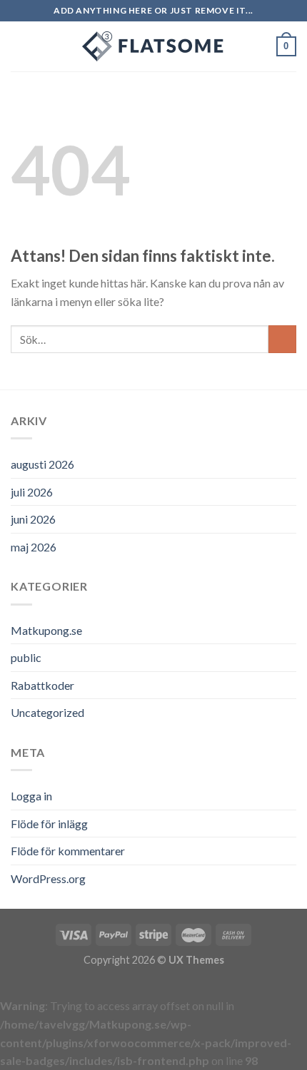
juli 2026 (32, 492)
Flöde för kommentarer (68, 850)
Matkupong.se (46, 630)
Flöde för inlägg (49, 823)
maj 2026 (33, 547)
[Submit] (282, 339)
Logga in (31, 795)
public (26, 657)
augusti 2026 (42, 464)
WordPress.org (48, 878)
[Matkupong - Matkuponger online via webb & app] (153, 46)
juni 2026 (33, 519)
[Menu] (19, 46)
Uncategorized (47, 712)
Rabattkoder (42, 685)
